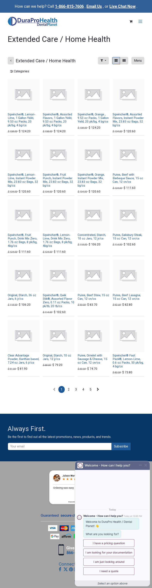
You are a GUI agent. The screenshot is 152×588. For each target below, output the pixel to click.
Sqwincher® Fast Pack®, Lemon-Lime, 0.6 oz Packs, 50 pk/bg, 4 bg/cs (128, 361)
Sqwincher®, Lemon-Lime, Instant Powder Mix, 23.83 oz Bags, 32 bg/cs (23, 180)
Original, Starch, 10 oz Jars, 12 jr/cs (57, 357)
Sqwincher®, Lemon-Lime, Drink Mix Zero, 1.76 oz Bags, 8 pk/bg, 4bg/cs (57, 240)
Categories (21, 71)
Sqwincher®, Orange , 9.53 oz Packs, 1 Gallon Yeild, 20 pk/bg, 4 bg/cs (93, 118)
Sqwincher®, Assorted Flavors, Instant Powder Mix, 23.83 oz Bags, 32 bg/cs (128, 120)
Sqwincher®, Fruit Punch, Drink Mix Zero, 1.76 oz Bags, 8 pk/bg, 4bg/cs (22, 240)
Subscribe (121, 446)
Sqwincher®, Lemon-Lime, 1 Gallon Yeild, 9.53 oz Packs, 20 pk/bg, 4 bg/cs (21, 120)
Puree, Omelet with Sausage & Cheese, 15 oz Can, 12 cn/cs (92, 359)
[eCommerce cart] (131, 21)
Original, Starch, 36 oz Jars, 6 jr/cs (22, 297)
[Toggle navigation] (140, 21)
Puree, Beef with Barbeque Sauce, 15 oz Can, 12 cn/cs (128, 178)
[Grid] (116, 60)
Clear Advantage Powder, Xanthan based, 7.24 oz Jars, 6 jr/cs (23, 359)
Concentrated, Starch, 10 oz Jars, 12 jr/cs (92, 236)
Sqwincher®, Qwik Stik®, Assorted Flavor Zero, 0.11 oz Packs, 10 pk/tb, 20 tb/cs (58, 300)
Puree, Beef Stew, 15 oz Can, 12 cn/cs (93, 297)
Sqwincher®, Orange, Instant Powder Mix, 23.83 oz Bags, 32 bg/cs (91, 180)
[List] (124, 60)
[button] (103, 60)
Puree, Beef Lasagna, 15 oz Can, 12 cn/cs (127, 297)
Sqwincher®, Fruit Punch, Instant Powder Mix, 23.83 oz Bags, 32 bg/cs (58, 180)
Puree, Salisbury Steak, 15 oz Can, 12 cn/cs (127, 236)
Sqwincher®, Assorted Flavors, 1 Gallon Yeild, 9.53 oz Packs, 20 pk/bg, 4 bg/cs (57, 120)
